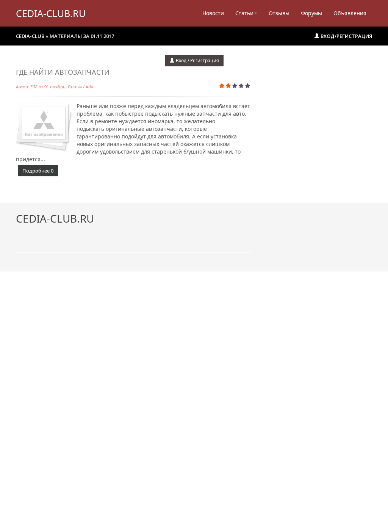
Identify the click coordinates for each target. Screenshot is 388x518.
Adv (89, 86)
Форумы (311, 13)
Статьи (75, 86)
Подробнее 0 (37, 170)
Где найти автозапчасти (63, 72)
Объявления (349, 13)
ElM (34, 86)
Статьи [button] (244, 13)
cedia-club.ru (51, 13)
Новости (213, 13)
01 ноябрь (55, 86)
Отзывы (279, 13)
